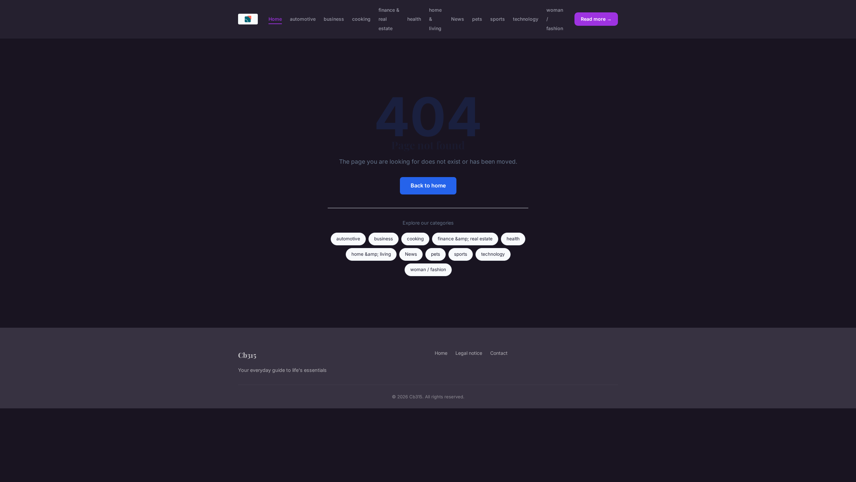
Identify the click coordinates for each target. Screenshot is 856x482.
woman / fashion (428, 269)
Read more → (596, 19)
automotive (303, 19)
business (334, 19)
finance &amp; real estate (465, 238)
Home (275, 19)
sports (497, 19)
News (457, 19)
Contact (499, 353)
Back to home (428, 185)
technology (525, 19)
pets (477, 19)
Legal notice (468, 353)
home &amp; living (371, 254)
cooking (361, 19)
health (414, 19)
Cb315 (247, 354)
